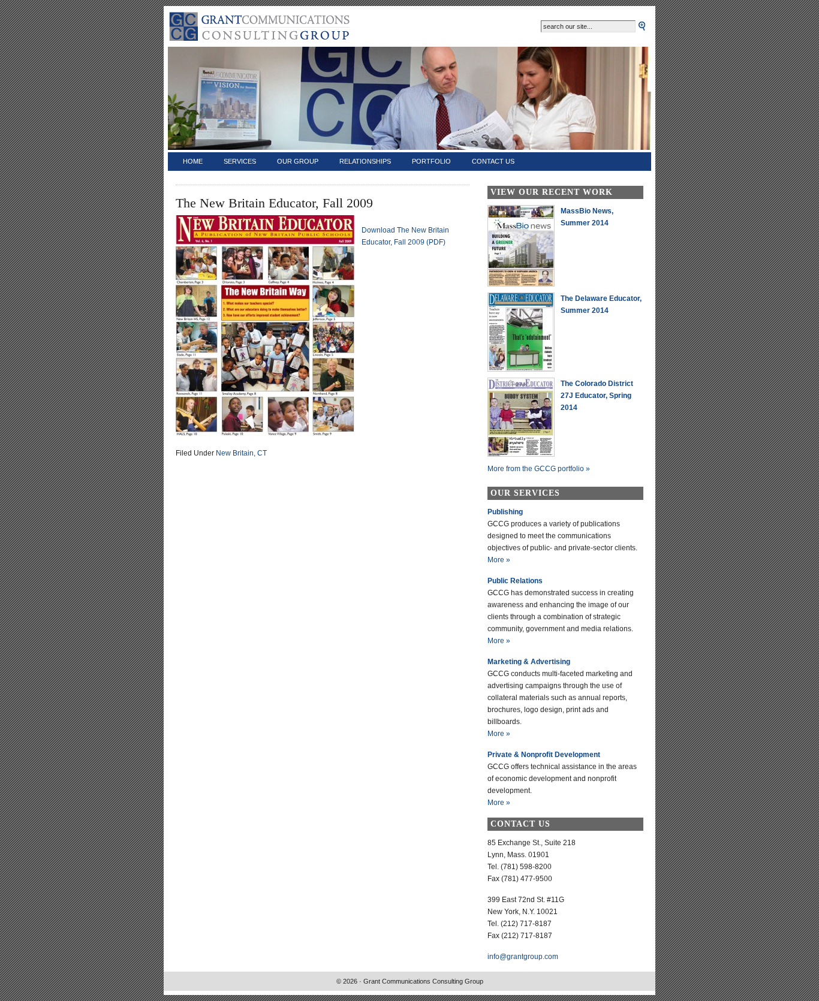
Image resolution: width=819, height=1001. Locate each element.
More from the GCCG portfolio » (538, 469)
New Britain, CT (241, 453)
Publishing (505, 512)
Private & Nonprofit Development (543, 754)
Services (240, 161)
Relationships (365, 161)
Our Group (297, 161)
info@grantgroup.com (522, 956)
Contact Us (493, 161)
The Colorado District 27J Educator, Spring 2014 (597, 395)
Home (193, 161)
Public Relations (515, 581)
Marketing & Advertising (528, 662)
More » (498, 560)
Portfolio (431, 161)
